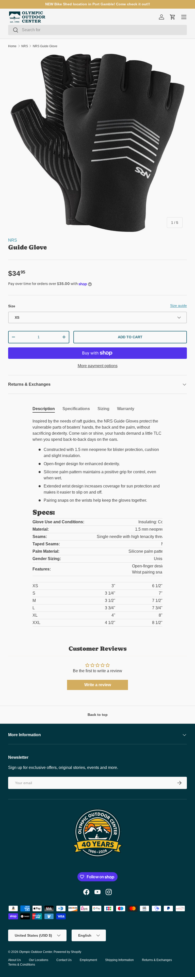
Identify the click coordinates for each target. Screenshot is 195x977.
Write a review (97, 685)
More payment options (98, 366)
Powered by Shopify (67, 952)
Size (11, 306)
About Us (14, 960)
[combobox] (97, 30)
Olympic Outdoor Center (35, 952)
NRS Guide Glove (45, 46)
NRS (24, 46)
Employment (88, 960)
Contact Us (64, 960)
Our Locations (38, 960)
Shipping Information (119, 960)
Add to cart (130, 337)
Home (12, 46)
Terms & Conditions (21, 964)
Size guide (178, 306)
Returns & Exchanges (157, 960)
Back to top (98, 715)
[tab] (43, 408)
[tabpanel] (97, 522)
